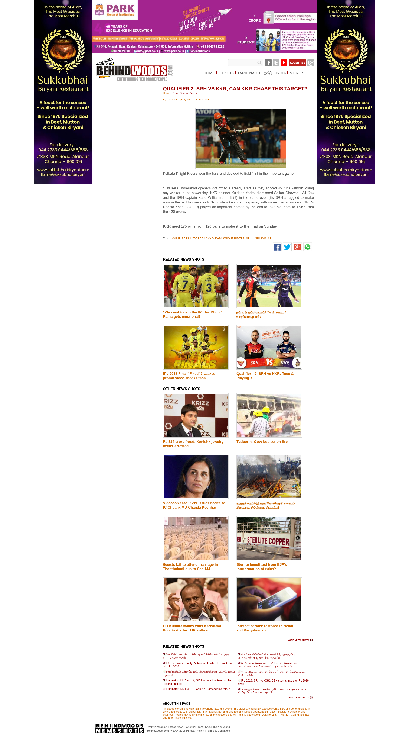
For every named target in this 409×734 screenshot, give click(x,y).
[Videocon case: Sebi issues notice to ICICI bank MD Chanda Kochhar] (196, 498)
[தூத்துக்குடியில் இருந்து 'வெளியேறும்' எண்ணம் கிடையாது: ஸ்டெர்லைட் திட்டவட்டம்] (269, 498)
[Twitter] (276, 62)
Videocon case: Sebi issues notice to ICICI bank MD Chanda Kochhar (194, 505)
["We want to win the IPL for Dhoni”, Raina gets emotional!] (196, 307)
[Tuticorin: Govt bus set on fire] (269, 436)
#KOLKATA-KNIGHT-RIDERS (226, 238)
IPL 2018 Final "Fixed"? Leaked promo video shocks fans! (189, 376)
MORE (295, 72)
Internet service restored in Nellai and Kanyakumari (264, 628)
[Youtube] (284, 62)
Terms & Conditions (218, 730)
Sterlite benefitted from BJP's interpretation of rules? (261, 567)
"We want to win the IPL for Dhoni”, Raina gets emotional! (193, 314)
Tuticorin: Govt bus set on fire (262, 442)
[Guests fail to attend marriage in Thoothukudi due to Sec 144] (196, 559)
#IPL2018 (260, 238)
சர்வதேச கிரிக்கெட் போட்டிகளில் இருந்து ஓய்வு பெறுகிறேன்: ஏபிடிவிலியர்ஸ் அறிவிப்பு (266, 656)
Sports (193, 93)
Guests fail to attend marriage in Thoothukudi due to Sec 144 (190, 567)
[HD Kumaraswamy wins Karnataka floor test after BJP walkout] (196, 620)
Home (166, 93)
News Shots (180, 93)
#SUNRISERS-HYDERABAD (189, 238)
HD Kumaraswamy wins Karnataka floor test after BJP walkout (192, 628)
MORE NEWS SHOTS (298, 640)
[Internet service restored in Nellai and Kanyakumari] (269, 620)
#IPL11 (249, 238)
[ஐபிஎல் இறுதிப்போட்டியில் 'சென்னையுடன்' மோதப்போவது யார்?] (269, 307)
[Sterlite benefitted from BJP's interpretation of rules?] (269, 559)
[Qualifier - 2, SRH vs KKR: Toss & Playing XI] (269, 368)
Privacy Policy (195, 730)
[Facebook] (268, 62)
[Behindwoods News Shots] (134, 65)
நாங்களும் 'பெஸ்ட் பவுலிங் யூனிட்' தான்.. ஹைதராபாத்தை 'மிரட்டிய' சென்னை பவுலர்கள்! (272, 691)
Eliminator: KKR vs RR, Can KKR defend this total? (198, 688)
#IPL (270, 238)
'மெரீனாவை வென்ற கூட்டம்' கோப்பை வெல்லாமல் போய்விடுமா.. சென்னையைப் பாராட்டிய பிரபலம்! (267, 664)
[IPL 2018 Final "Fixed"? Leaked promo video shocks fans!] (196, 368)
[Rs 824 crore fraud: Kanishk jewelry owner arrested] (196, 436)
